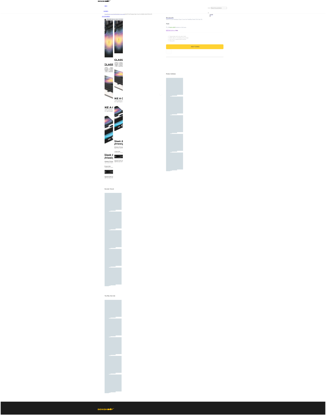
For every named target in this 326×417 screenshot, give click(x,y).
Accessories (106, 16)
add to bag (195, 46)
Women (106, 11)
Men (106, 6)
